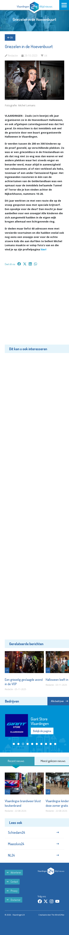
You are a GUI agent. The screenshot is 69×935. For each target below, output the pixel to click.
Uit (11, 37)
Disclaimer (15, 899)
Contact (14, 881)
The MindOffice (57, 915)
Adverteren (15, 872)
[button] (14, 744)
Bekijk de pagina (42, 731)
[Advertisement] (34, 308)
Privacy (14, 890)
